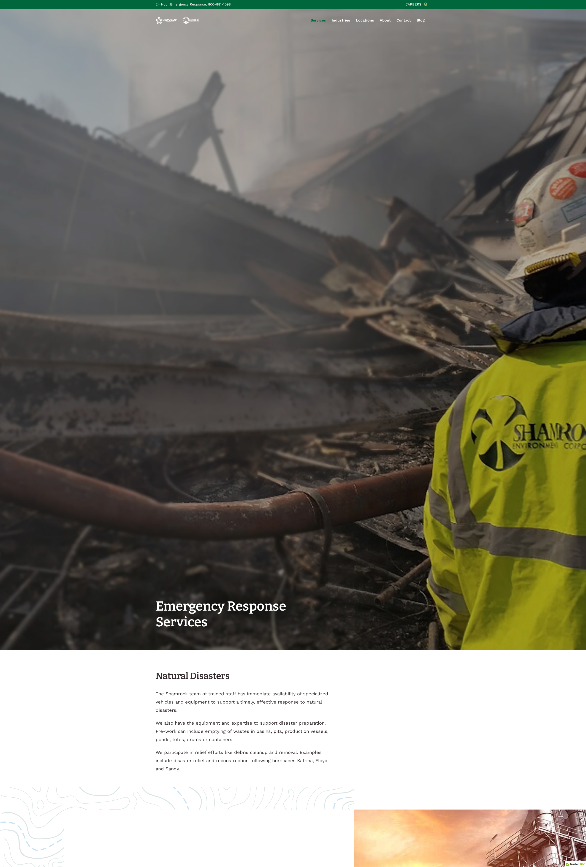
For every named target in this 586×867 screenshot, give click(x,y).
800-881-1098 (219, 4)
